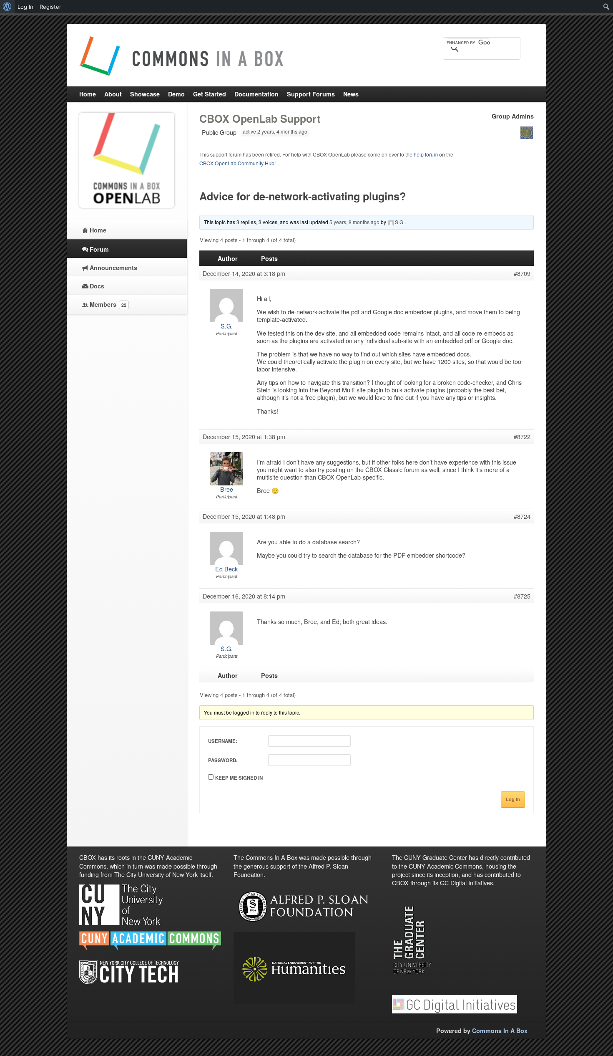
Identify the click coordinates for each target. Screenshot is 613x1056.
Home (98, 230)
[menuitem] (7, 6)
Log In (513, 799)
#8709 (522, 273)
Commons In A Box (500, 1030)
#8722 (522, 436)
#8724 (522, 516)
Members (108, 304)
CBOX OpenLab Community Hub (236, 163)
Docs (97, 286)
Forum (99, 249)
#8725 (522, 596)
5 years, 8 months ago (354, 221)
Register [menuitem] (50, 6)
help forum (426, 154)
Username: (222, 741)
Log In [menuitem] (25, 6)
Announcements (113, 267)
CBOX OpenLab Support (259, 118)
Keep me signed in (239, 777)
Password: (223, 760)
